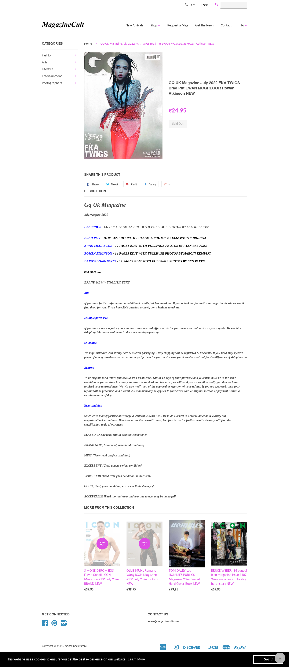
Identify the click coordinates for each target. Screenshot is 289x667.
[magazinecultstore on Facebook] (45, 624)
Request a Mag (177, 25)
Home (88, 43)
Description (95, 191)
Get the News (204, 25)
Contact (226, 25)
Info (242, 25)
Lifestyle (47, 69)
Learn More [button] (136, 659)
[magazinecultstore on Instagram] (64, 624)
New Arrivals (134, 25)
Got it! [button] (268, 659)
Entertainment (52, 76)
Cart (192, 5)
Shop (154, 25)
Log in (204, 5)
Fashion (47, 55)
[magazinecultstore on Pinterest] (54, 624)
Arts (44, 62)
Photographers (52, 83)
